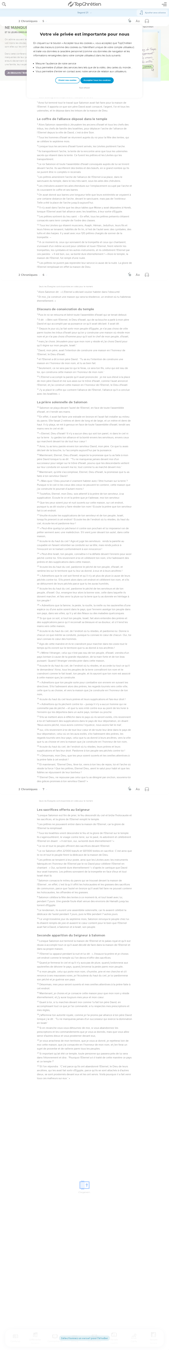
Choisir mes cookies (67, 80)
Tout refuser (84, 88)
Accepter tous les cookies (97, 80)
